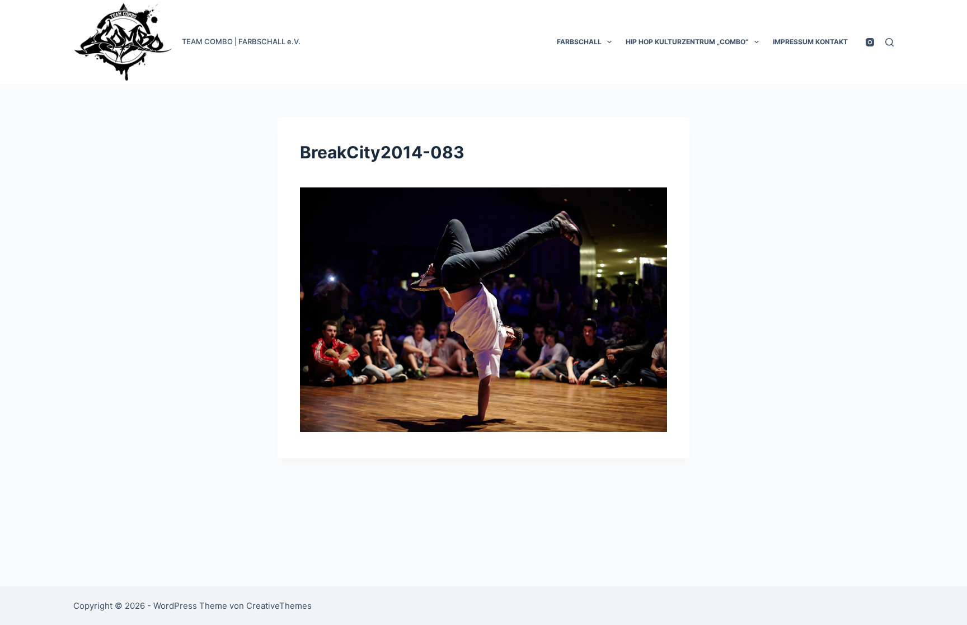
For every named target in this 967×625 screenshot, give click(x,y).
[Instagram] (870, 42)
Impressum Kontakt (810, 41)
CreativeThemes (279, 605)
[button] (609, 42)
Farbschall (579, 41)
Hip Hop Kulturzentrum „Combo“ (687, 41)
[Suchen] (889, 42)
